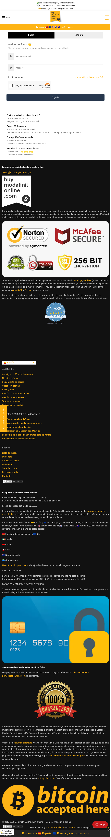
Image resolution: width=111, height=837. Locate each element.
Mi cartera (7, 457)
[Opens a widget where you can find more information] (100, 824)
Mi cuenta (7, 464)
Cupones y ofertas (11, 386)
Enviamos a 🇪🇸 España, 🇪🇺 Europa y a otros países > (55, 833)
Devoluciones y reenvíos (14, 397)
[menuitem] (19, 363)
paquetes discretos (22, 742)
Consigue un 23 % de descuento (17, 374)
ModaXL (87, 280)
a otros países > (68, 27)
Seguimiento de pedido (13, 382)
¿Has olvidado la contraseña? (89, 77)
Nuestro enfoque (10, 378)
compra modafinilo (55, 827)
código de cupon (46, 778)
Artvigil (28, 290)
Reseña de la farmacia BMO (15, 393)
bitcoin (72, 827)
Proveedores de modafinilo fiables (18, 439)
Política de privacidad (12, 405)
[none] (19, 363)
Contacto (6, 476)
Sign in (55, 97)
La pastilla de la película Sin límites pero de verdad (26, 435)
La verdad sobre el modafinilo (16, 427)
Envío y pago (8, 390)
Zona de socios (9, 468)
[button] (7, 833)
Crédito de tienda (10, 461)
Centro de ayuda (10, 472)
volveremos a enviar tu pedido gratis (67, 755)
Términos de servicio (12, 401)
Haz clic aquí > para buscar (15, 565)
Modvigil (78, 280)
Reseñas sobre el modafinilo (16, 419)
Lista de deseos (9, 453)
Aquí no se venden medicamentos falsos (22, 423)
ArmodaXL (17, 290)
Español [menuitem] (11, 362)
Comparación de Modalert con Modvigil (21, 431)
